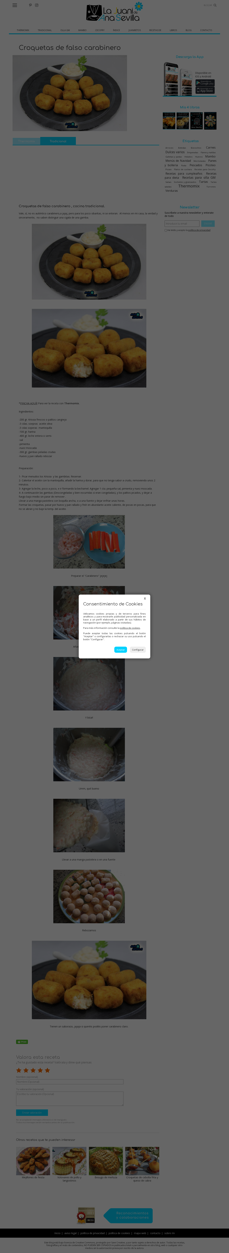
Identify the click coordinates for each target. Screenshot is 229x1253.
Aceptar (120, 649)
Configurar (138, 649)
